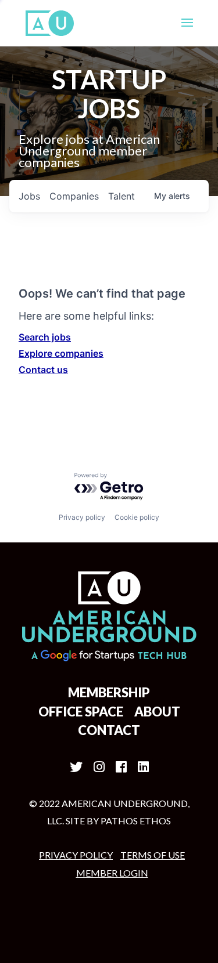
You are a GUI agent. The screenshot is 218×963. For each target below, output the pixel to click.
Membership (109, 692)
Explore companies (61, 353)
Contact (109, 730)
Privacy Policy (76, 854)
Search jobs (45, 337)
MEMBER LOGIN (112, 872)
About (157, 711)
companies (74, 196)
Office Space (80, 711)
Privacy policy (82, 517)
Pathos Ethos (136, 820)
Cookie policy (137, 517)
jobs (29, 196)
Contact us (43, 369)
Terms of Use (152, 854)
